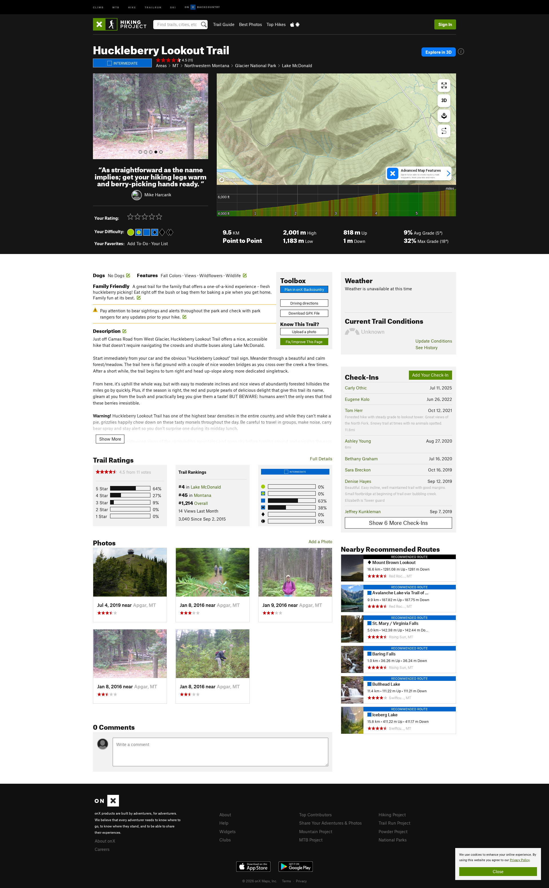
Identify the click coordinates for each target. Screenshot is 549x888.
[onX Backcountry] (202, 7)
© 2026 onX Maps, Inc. (259, 881)
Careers (102, 849)
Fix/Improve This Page (304, 341)
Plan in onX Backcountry (304, 289)
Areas (161, 65)
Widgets (227, 831)
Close (498, 871)
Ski (173, 7)
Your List (159, 243)
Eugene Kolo (357, 399)
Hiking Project (392, 814)
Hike (132, 7)
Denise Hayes (358, 481)
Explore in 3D (438, 52)
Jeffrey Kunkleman (363, 511)
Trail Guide (223, 24)
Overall (201, 503)
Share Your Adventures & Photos (330, 822)
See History (426, 347)
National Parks (393, 839)
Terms (286, 881)
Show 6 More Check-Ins (398, 522)
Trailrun (153, 7)
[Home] (122, 24)
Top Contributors (315, 814)
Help (223, 822)
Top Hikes (276, 24)
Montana (202, 495)
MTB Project (311, 839)
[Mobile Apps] (294, 24)
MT (175, 65)
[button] (98, 116)
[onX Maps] (107, 804)
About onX (105, 840)
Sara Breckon (358, 469)
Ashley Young (358, 440)
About (225, 814)
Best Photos (250, 24)
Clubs (225, 839)
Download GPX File (304, 313)
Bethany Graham (361, 458)
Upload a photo (304, 331)
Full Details (321, 458)
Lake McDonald (297, 65)
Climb (98, 7)
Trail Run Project (394, 822)
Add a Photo (320, 541)
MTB (116, 7)
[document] (498, 864)
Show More (110, 438)
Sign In (445, 24)
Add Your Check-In (430, 374)
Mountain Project (315, 831)
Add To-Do (137, 243)
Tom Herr (354, 410)
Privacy (301, 881)
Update (433, 340)
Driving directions (304, 303)
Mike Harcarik (157, 194)
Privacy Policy (520, 860)
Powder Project (393, 831)
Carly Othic (356, 387)
